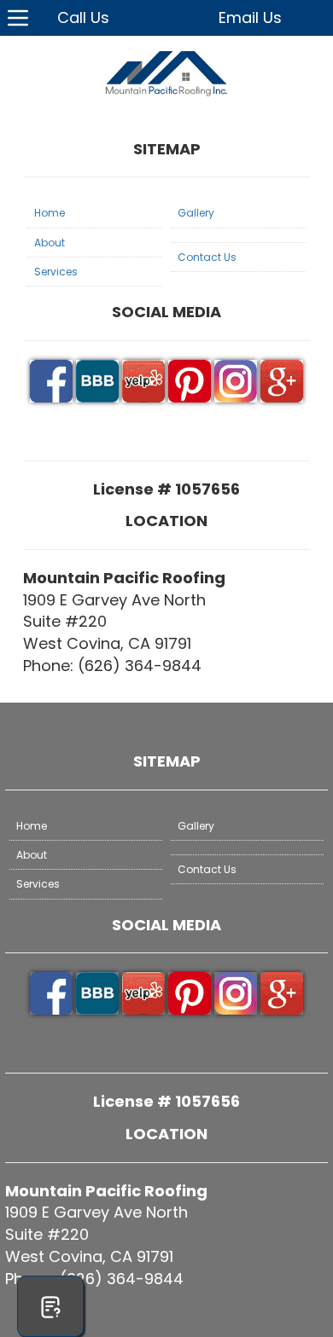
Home (49, 212)
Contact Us (207, 257)
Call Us (83, 17)
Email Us (250, 17)
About (49, 242)
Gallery (196, 212)
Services (56, 271)
